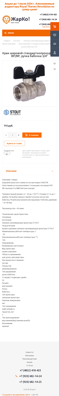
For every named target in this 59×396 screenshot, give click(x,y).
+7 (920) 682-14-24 (48, 19)
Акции (29, 362)
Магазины (29, 355)
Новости (29, 352)
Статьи (29, 365)
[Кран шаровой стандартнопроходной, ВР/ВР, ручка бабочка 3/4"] (29, 83)
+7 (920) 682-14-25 (48, 24)
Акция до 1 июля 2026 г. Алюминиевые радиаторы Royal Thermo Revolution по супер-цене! (29, 6)
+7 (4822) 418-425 (48, 15)
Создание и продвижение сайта (16, 395)
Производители (29, 359)
